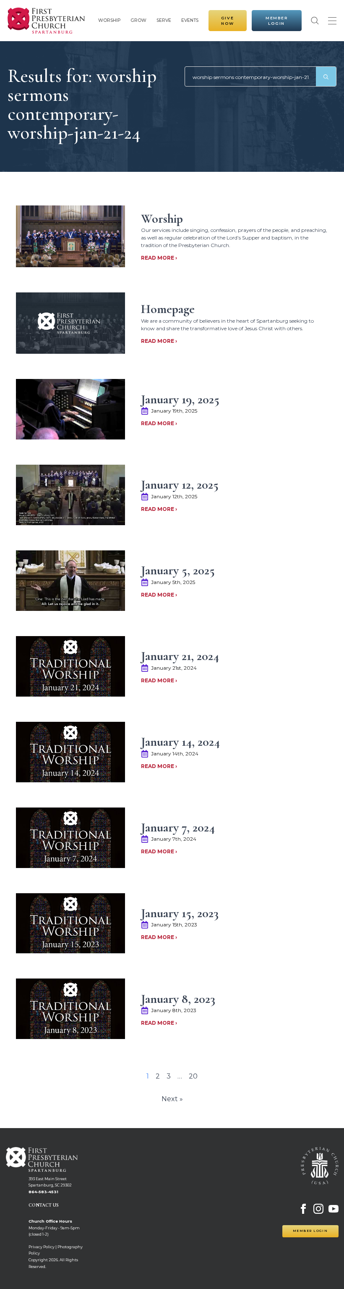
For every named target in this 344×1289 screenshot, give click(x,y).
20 (193, 1076)
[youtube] (333, 1209)
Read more (158, 258)
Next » (172, 1099)
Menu (332, 20)
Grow (138, 20)
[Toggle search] (315, 21)
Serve (163, 20)
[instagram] (318, 1209)
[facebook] (303, 1209)
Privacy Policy (42, 1246)
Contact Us (44, 1205)
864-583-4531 (43, 1191)
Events (189, 20)
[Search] (326, 77)
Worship (109, 20)
